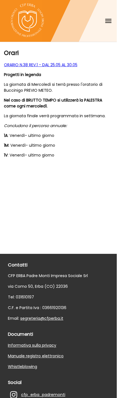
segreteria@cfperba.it (41, 318)
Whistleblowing (22, 366)
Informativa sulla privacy (32, 345)
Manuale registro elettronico (36, 356)
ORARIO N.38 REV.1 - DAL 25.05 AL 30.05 (40, 65)
